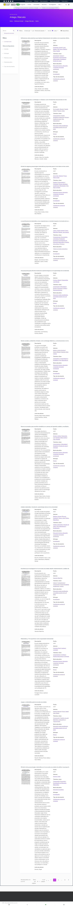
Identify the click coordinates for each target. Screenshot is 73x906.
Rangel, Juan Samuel (64, 232)
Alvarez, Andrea (57, 436)
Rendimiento (56, 528)
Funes (16, 4)
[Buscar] (66, 4)
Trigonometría (56, 721)
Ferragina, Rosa (57, 648)
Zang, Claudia (56, 51)
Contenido (55, 184)
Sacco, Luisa (62, 518)
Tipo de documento (55, 1)
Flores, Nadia (65, 711)
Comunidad (36, 4)
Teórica (61, 586)
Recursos (44, 4)
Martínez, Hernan (57, 516)
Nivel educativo (44, 1)
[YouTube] (10, 1)
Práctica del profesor (58, 656)
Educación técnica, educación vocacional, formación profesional (60, 67)
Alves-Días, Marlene (58, 175)
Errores (67, 117)
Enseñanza (63, 59)
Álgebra (55, 182)
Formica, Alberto (57, 280)
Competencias (56, 237)
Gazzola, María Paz (57, 578)
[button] (50, 879)
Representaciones (57, 290)
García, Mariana (56, 352)
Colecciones (65, 1)
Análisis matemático (58, 524)
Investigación (52, 4)
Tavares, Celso (61, 110)
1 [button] (54, 880)
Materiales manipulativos (59, 719)
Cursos (29, 4)
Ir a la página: (43, 880)
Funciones (59, 288)
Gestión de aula (57, 119)
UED (59, 4)
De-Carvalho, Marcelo (58, 109)
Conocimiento (61, 182)
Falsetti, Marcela (57, 711)
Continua (63, 654)
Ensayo (55, 134)
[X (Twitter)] (4, 1)
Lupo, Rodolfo (56, 439)
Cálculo (62, 55)
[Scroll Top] (64, 905)
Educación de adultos (58, 789)
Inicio (12, 4)
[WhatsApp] (12, 1)
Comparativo (56, 358)
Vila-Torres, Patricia (62, 49)
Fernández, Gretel (57, 47)
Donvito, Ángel (56, 776)
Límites (65, 288)
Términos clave (28, 1)
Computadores (57, 115)
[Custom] (9, 905)
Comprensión (56, 286)
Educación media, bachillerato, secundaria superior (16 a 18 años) (60, 127)
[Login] (68, 4)
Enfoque (36, 1)
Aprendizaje (56, 55)
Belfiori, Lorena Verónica (59, 350)
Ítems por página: (34, 881)
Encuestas (62, 781)
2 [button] (58, 880)
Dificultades (63, 185)
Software (55, 447)
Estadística (55, 360)
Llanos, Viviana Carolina (58, 230)
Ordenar (26, 30)
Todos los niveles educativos (60, 248)
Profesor (62, 244)
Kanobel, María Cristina (61, 437)
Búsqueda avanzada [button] (9, 33)
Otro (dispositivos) (63, 360)
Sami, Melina (56, 713)
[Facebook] (6, 1)
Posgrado (22, 4)
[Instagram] (8, 1)
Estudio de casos (57, 61)
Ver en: (50, 30)
